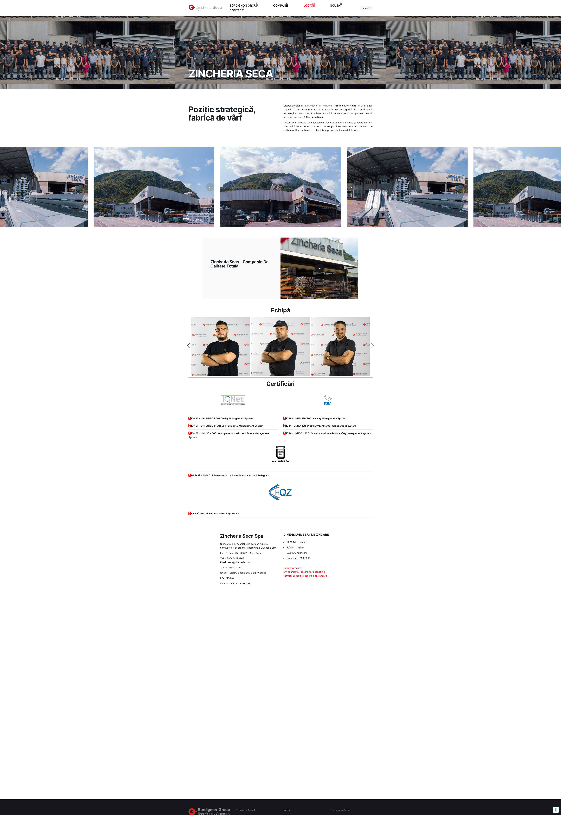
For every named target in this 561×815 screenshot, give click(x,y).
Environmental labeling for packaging (304, 571)
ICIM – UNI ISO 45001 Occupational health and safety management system (328, 433)
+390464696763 (234, 558)
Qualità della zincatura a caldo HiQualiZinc (215, 513)
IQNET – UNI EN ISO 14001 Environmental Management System (227, 425)
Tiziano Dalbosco (221, 345)
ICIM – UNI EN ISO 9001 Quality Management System (316, 418)
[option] (221, 346)
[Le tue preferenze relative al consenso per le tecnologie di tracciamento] (556, 810)
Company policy (292, 568)
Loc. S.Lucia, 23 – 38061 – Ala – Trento (241, 553)
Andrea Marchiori (340, 345)
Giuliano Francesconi (280, 345)
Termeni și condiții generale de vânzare (305, 575)
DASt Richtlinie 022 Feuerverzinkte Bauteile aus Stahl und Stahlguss (230, 475)
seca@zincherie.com (239, 562)
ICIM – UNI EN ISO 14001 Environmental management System (321, 425)
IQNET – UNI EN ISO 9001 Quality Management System (222, 418)
